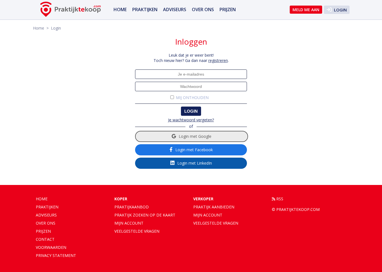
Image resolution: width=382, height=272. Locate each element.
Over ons (203, 9)
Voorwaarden (51, 247)
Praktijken (144, 9)
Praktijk (213, 207)
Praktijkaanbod (131, 207)
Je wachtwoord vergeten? (191, 119)
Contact (45, 239)
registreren (218, 60)
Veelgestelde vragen (136, 231)
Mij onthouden (192, 97)
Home (120, 9)
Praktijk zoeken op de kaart (144, 215)
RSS (279, 198)
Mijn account (128, 223)
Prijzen (228, 9)
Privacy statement (56, 255)
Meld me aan (306, 9)
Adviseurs (174, 9)
